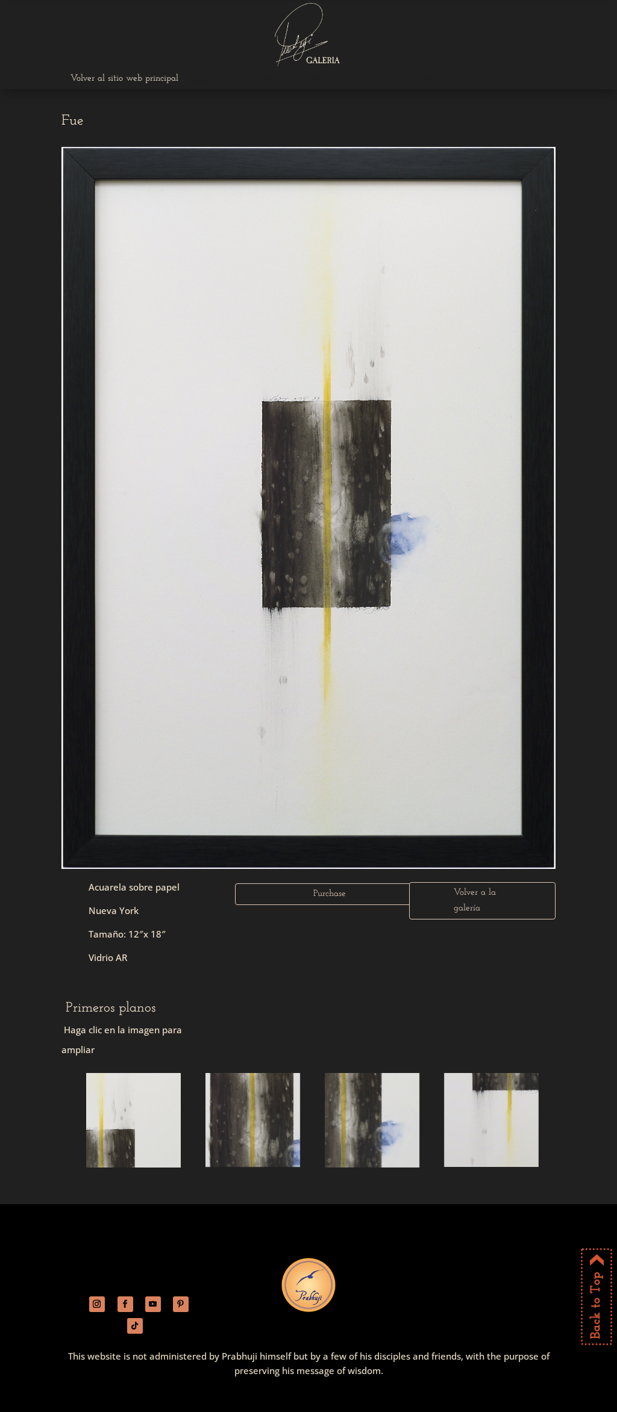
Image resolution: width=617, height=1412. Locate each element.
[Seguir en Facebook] (125, 1304)
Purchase (329, 893)
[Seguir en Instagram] (97, 1304)
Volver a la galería (475, 900)
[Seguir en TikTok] (135, 1326)
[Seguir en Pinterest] (181, 1304)
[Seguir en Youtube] (153, 1304)
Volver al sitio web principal (124, 78)
